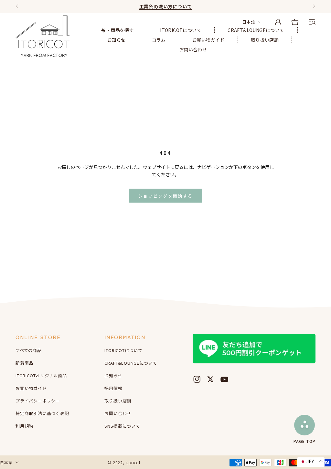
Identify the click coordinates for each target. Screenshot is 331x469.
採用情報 (113, 388)
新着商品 (24, 363)
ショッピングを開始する (165, 196)
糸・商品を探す (117, 30)
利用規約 (24, 426)
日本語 (248, 22)
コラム (159, 39)
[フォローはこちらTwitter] (210, 379)
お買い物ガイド (208, 39)
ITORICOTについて (180, 30)
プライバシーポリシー (38, 401)
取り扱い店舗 (265, 39)
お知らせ (116, 39)
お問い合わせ (193, 49)
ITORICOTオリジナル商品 (41, 375)
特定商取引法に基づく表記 (42, 413)
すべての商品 (29, 350)
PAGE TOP (304, 440)
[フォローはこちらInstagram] (197, 379)
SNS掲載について (122, 426)
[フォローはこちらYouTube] (224, 379)
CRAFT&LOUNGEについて (256, 30)
